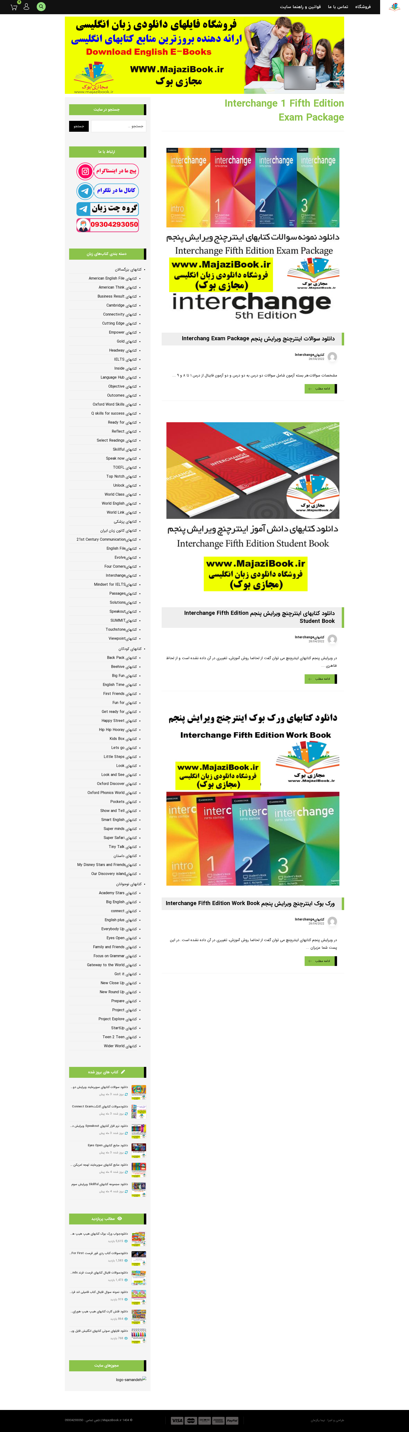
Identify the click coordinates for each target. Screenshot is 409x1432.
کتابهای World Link (122, 513)
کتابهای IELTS (125, 360)
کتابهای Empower (123, 332)
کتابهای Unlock (125, 486)
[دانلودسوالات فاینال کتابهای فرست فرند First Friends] (138, 1277)
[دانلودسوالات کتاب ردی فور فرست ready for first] (138, 1258)
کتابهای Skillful (125, 450)
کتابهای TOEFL (125, 468)
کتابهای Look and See (119, 775)
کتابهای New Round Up (118, 992)
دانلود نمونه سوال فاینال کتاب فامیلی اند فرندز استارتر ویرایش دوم (85, 1292)
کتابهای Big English (121, 902)
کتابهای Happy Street (119, 721)
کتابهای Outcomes (122, 396)
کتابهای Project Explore (117, 1019)
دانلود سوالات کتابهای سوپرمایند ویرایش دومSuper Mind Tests (86, 1087)
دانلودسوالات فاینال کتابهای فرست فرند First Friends (94, 1272)
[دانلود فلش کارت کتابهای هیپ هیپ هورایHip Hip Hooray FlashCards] (138, 1316)
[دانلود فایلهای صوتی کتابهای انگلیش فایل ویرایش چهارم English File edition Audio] (138, 1336)
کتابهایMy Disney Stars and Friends (107, 865)
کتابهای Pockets (123, 802)
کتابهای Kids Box (123, 739)
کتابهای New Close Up (119, 983)
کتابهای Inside (125, 369)
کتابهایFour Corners (120, 567)
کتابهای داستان (125, 856)
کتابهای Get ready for (119, 712)
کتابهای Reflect (124, 432)
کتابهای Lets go (124, 748)
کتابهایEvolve (126, 558)
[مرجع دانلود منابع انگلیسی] (394, 7)
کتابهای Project (124, 1010)
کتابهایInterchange (309, 354)
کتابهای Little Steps (120, 757)
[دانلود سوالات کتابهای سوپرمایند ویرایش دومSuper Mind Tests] (138, 1092)
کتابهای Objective (122, 387)
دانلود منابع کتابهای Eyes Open (108, 1145)
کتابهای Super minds (120, 829)
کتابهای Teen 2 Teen (119, 1037)
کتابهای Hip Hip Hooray (118, 730)
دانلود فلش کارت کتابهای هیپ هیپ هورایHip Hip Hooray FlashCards (81, 1311)
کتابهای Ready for (122, 423)
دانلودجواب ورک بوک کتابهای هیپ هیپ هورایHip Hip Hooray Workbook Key (75, 1233)
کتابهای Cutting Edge (119, 323)
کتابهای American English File (113, 278)
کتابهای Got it (126, 974)
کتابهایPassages (123, 594)
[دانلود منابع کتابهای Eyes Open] (138, 1150)
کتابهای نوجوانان (129, 884)
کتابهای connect (124, 911)
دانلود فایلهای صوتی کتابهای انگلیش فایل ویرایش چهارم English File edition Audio (74, 1330)
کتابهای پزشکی (125, 522)
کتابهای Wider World (120, 1046)
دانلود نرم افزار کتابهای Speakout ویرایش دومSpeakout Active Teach (81, 1126)
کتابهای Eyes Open (122, 938)
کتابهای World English (119, 504)
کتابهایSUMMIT (124, 621)
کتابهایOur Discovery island (114, 874)
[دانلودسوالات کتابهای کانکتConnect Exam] (138, 1111)
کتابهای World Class (121, 495)
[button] (10, 7)
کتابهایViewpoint (123, 639)
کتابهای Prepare (124, 1001)
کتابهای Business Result (117, 296)
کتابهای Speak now (121, 459)
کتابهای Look (126, 766)
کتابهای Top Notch (121, 477)
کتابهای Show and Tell (118, 811)
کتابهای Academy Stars (118, 893)
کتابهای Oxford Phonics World (112, 793)
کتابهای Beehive (124, 667)
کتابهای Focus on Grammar (115, 956)
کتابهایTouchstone (121, 630)
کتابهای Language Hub (119, 378)
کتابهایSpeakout (123, 612)
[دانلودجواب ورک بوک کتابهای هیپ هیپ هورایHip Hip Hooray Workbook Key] (138, 1239)
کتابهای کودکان (130, 649)
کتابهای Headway (123, 350)
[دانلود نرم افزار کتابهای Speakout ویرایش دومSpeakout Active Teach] (138, 1131)
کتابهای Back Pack (122, 658)
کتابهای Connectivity (120, 314)
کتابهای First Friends (120, 694)
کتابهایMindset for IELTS (115, 585)
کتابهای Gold (127, 341)
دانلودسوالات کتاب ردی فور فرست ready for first (95, 1253)
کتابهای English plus (121, 920)
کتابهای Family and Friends (115, 947)
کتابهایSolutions (123, 603)
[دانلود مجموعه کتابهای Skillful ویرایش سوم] (138, 1189)
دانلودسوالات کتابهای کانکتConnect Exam (100, 1106)
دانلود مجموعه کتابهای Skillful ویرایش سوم (99, 1184)
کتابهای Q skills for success (114, 414)
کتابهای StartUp (124, 1028)
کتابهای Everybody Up (119, 929)
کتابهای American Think (118, 287)
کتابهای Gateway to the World (112, 965)
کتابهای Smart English (119, 820)
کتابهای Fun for (124, 703)
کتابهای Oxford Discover (117, 784)
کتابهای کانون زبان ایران (118, 531)
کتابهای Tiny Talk (123, 847)
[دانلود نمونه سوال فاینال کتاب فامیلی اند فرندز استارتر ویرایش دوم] (138, 1297)
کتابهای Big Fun (124, 676)
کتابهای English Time (120, 685)
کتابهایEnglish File (122, 549)
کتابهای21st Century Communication (107, 540)
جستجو (79, 126)
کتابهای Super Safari (120, 838)
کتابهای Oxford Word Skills (115, 405)
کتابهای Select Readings (117, 441)
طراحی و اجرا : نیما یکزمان (327, 1420)
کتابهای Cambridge (122, 305)
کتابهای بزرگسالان (128, 269)
